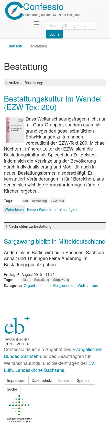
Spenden (84, 380)
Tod (25, 200)
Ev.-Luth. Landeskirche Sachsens (50, 366)
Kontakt (64, 380)
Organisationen (36, 285)
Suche (12, 389)
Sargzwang (61, 279)
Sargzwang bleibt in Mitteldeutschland (54, 240)
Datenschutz (42, 380)
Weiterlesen (14, 209)
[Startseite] (14, 11)
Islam (26, 279)
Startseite (15, 45)
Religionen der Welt (69, 285)
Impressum (16, 380)
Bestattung (39, 200)
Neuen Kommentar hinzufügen (52, 209)
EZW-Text (57, 200)
